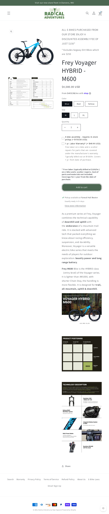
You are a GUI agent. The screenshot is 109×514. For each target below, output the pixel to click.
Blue (67, 103)
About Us (81, 479)
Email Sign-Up (54, 485)
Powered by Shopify (69, 510)
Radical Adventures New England (50, 510)
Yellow (91, 103)
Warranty (20, 479)
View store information (75, 205)
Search (10, 479)
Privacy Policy (34, 479)
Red (79, 103)
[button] (9, 13)
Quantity (65, 121)
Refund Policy (68, 479)
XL (84, 115)
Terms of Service (51, 479)
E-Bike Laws (93, 479)
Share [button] (67, 466)
